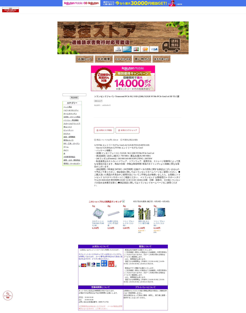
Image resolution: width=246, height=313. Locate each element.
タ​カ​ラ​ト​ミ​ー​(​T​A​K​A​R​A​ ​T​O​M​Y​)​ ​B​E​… (98, 223)
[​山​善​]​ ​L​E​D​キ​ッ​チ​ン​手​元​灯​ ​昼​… (113, 223)
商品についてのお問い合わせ (107, 140)
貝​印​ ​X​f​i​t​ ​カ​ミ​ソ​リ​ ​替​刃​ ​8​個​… (143, 223)
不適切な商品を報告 (130, 140)
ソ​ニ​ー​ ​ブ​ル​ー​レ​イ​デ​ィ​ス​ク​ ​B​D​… (128, 223)
